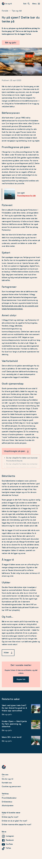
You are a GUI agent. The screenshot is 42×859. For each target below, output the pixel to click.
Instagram (10, 836)
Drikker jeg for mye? (10, 817)
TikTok (8, 848)
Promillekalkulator (9, 798)
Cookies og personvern (11, 786)
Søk (24, 4)
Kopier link (21, 679)
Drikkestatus (7, 802)
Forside (5, 11)
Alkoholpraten (7, 805)
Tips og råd (17, 11)
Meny (34, 4)
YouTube (9, 844)
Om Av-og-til (7, 779)
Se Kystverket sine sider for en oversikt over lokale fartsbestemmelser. (20, 307)
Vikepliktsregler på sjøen (14, 451)
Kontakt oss (7, 783)
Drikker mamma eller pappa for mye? (16, 824)
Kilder (6, 652)
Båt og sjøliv (10, 42)
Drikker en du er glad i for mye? (14, 821)
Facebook (10, 840)
